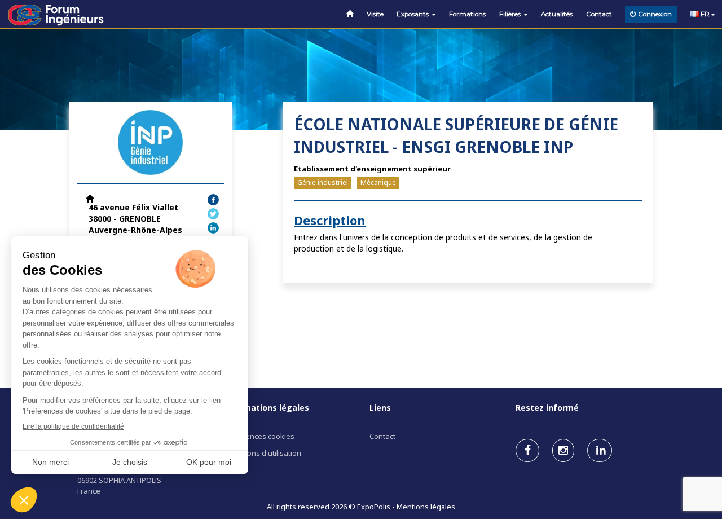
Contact (599, 14)
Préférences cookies (258, 436)
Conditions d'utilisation (262, 453)
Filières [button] (510, 14)
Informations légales (266, 407)
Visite (375, 14)
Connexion (655, 14)
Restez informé (547, 407)
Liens (380, 407)
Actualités (557, 14)
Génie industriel (322, 182)
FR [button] (704, 14)
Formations (467, 14)
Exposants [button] (413, 14)
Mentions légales (426, 507)
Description (330, 220)
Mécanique (378, 182)
